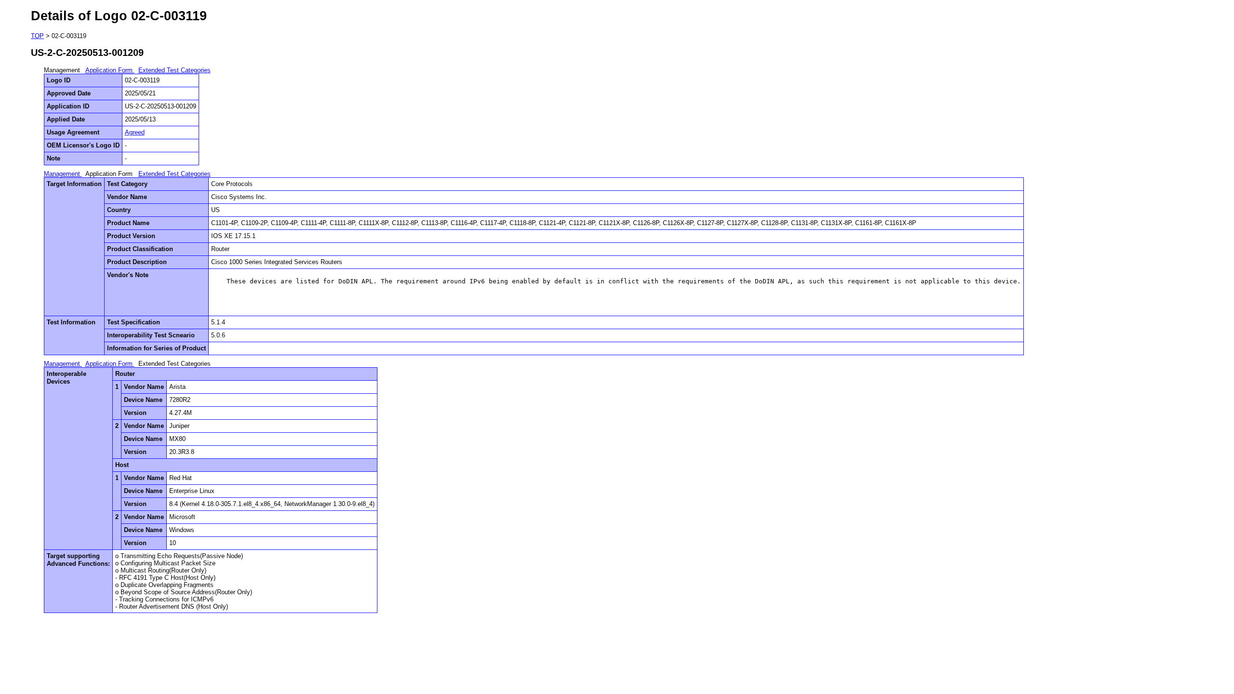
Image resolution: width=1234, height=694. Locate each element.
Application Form (109, 70)
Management (63, 173)
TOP (37, 36)
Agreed (135, 132)
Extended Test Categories (174, 70)
